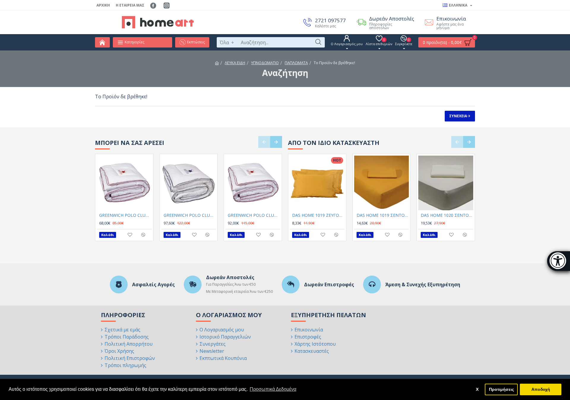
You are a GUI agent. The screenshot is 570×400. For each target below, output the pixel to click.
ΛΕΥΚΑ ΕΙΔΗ (235, 62)
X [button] (477, 389)
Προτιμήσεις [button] (501, 389)
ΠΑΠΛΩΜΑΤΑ (296, 62)
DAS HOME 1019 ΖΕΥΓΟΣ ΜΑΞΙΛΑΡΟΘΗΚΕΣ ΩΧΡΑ (318, 215)
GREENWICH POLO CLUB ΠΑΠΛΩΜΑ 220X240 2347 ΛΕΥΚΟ (254, 215)
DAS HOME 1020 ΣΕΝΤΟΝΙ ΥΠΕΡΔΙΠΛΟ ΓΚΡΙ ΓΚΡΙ (447, 215)
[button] (264, 142)
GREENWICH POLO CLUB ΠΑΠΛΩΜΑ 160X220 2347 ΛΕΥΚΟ (125, 215)
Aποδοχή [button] (540, 389)
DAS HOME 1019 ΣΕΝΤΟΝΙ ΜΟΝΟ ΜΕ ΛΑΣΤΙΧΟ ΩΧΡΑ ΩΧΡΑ (383, 215)
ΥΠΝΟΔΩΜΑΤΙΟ (265, 62)
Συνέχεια (458, 115)
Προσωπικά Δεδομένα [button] (273, 389)
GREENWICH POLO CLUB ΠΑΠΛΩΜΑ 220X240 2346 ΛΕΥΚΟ (190, 215)
